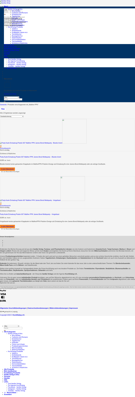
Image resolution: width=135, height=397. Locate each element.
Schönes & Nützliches (19, 43)
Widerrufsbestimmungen (59, 308)
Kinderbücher (16, 14)
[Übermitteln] (5, 14)
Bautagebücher (17, 36)
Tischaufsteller (17, 41)
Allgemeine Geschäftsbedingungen (13, 308)
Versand (7, 52)
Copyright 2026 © (12, 315)
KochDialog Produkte (15, 27)
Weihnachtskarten (18, 25)
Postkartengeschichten (20, 22)
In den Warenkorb (7, 169)
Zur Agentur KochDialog (16, 61)
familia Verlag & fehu (15, 9)
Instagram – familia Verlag (17, 64)
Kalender (15, 18)
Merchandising (17, 23)
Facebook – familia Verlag (17, 63)
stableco (15, 29)
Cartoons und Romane (20, 13)
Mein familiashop (10, 47)
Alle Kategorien (10, 7)
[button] (10, 171)
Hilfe (5, 55)
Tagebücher (16, 16)
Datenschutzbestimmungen (38, 308)
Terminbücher (16, 34)
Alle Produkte (9, 45)
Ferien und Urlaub (18, 20)
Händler (7, 54)
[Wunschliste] (1, 145)
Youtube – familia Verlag (16, 66)
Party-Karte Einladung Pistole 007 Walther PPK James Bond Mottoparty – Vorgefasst (29, 214)
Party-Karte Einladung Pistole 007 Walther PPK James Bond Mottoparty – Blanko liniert (30, 157)
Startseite (3, 104)
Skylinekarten (16, 38)
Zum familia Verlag (14, 59)
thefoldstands (16, 30)
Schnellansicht (5, 148)
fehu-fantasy (16, 11)
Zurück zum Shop (10, 94)
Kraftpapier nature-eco (19, 32)
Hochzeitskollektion (19, 39)
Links (6, 57)
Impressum (73, 308)
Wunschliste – (11, 68)
